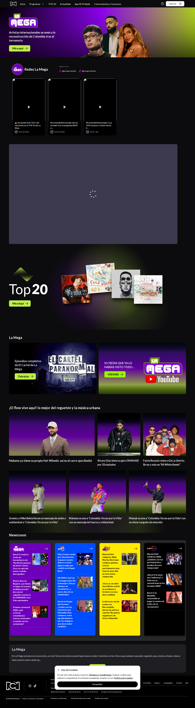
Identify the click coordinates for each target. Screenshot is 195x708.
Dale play (23, 376)
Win (186, 683)
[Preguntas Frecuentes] (162, 3)
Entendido (97, 684)
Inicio (22, 4)
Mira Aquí (18, 303)
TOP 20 (52, 4)
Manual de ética (75, 692)
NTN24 (179, 683)
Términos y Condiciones (100, 675)
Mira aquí (17, 48)
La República (168, 683)
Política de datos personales (81, 698)
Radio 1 (157, 683)
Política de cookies (101, 698)
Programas (34, 4)
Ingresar (172, 3)
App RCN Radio (82, 4)
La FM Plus (147, 683)
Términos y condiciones (58, 698)
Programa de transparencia (111, 692)
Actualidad (65, 4)
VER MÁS (113, 374)
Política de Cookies (123, 678)
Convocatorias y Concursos (107, 4)
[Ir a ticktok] (30, 685)
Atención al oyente (58, 692)
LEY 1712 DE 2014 (91, 692)
